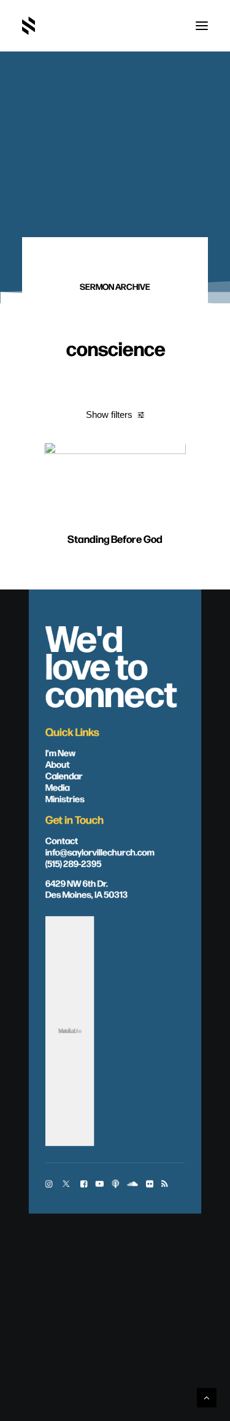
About (57, 763)
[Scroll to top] (207, 1397)
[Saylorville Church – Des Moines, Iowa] (28, 26)
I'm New (60, 752)
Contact (61, 839)
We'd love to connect (111, 664)
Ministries (65, 798)
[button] (202, 25)
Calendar (64, 775)
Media (57, 786)
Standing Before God (115, 538)
